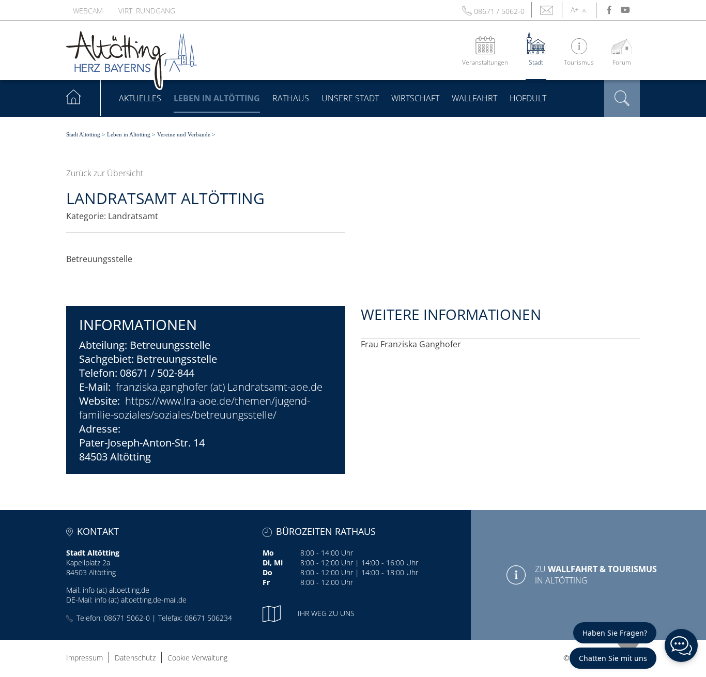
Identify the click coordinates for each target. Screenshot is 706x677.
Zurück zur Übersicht (104, 173)
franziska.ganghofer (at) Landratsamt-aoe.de (219, 387)
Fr (266, 582)
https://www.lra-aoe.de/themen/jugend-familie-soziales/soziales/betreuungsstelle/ (194, 408)
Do (267, 572)
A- (584, 10)
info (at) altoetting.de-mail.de (141, 600)
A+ (575, 9)
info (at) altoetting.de (116, 590)
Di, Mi (273, 562)
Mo (268, 553)
